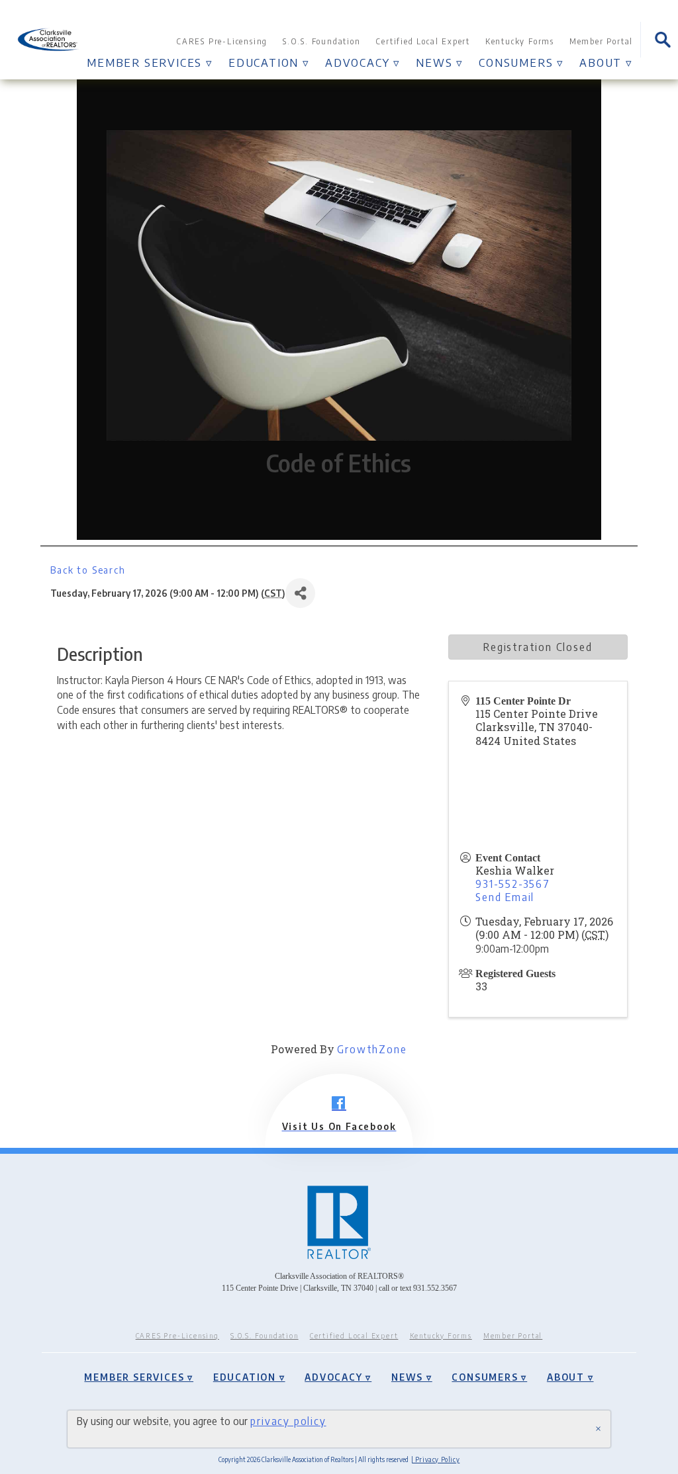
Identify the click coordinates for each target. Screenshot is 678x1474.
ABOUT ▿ (606, 62)
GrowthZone (372, 1049)
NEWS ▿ (439, 62)
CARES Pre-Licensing (221, 41)
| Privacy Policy (435, 1459)
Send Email (504, 897)
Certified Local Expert (422, 41)
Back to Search (87, 570)
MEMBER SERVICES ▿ (150, 62)
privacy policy (288, 1420)
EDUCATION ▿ (269, 62)
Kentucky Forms (519, 41)
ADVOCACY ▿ (363, 62)
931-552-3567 (512, 883)
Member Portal (601, 41)
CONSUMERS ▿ (521, 62)
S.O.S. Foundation (322, 41)
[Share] (300, 593)
